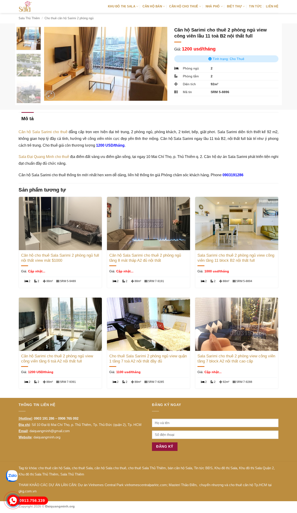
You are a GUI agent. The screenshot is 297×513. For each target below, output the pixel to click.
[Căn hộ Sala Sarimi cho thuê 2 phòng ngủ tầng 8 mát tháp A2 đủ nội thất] (148, 223)
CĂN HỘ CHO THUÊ (183, 6)
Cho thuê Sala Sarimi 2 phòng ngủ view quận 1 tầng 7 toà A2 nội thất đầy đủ (148, 358)
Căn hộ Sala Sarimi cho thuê (43, 132)
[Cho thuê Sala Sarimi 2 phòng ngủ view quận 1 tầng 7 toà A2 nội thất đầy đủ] (148, 324)
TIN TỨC (255, 6)
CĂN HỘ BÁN (152, 6)
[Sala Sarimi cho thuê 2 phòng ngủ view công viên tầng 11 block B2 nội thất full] (236, 223)
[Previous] (52, 63)
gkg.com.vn (27, 491)
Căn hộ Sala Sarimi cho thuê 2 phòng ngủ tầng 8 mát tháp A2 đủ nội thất (145, 258)
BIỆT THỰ (234, 6)
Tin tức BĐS (203, 468)
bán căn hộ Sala (180, 468)
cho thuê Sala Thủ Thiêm (147, 468)
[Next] (159, 63)
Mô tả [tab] (27, 118)
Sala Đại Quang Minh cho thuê (44, 157)
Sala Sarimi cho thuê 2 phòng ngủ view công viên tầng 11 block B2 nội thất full (235, 258)
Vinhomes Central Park (106, 485)
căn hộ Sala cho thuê (110, 468)
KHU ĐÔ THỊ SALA (121, 6)
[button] (50, 95)
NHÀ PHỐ (213, 6)
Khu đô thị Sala (225, 468)
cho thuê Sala (82, 468)
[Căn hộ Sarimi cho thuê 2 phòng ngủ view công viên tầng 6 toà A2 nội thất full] (60, 324)
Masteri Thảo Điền (183, 485)
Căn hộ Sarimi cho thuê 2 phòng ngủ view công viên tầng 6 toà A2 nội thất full (57, 358)
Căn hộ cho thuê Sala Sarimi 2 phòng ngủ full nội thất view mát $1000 (60, 258)
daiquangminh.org (46, 437)
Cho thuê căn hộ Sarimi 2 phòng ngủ (69, 18)
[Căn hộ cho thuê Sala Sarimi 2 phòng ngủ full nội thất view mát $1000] (60, 223)
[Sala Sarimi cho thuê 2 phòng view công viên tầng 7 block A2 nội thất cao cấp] (236, 324)
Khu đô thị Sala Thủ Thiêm (38, 474)
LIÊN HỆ (272, 6)
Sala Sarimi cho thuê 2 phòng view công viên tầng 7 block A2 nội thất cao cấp (236, 358)
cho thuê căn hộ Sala (54, 468)
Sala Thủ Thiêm (29, 18)
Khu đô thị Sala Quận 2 (256, 468)
